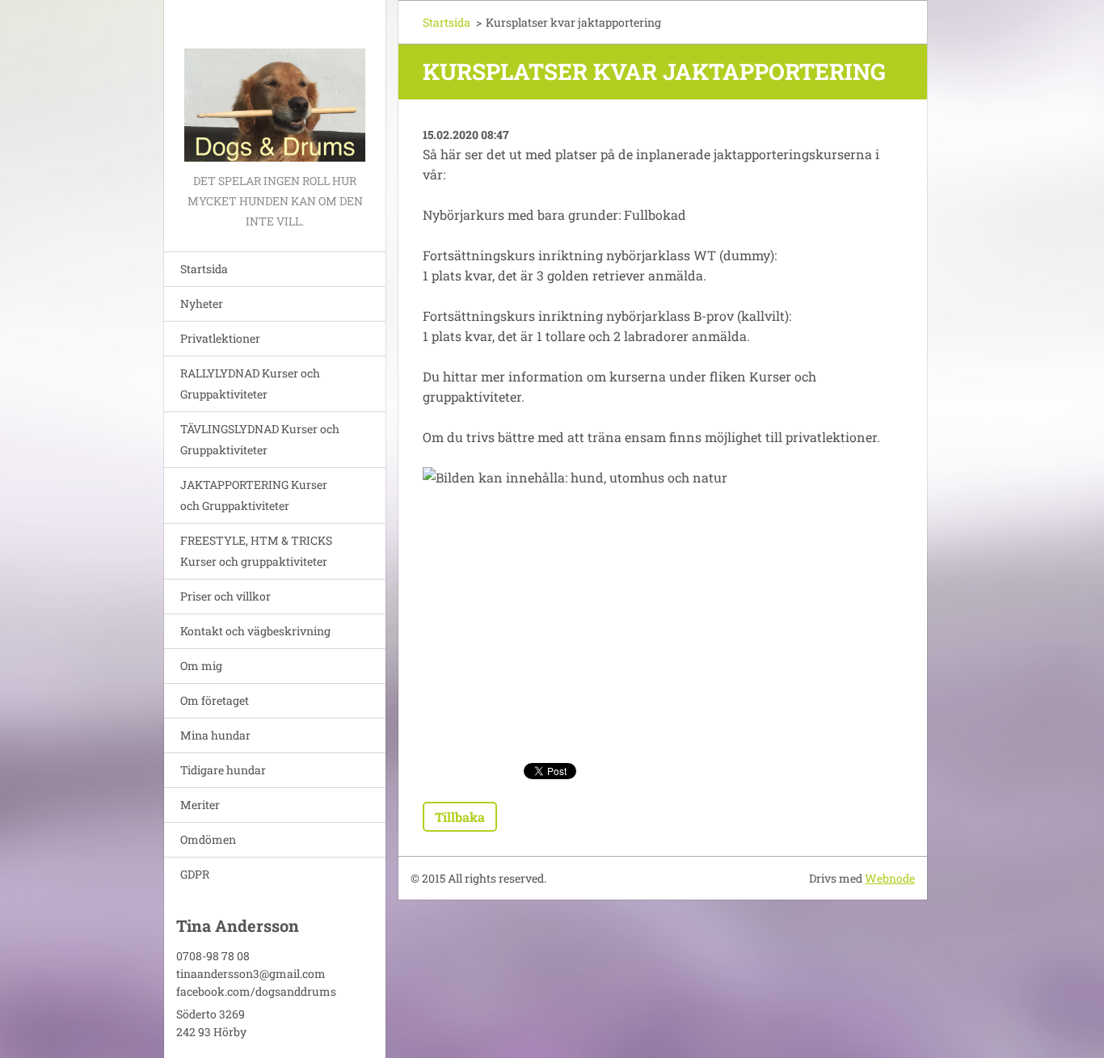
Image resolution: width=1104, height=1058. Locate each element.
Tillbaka (460, 816)
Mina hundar (215, 735)
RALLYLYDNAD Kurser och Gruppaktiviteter (250, 383)
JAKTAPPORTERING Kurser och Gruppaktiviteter (253, 495)
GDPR (194, 874)
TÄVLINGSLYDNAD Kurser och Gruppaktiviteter (259, 439)
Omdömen (208, 839)
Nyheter (201, 303)
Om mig (201, 665)
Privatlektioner (220, 338)
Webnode (890, 878)
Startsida (204, 268)
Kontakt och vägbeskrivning (255, 631)
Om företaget (214, 700)
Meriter (200, 804)
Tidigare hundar (223, 770)
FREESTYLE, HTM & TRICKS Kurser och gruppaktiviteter (256, 551)
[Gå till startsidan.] (275, 85)
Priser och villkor (225, 596)
